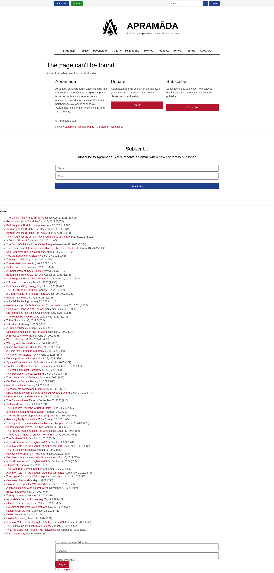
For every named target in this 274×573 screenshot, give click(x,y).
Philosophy (132, 50)
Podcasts (163, 50)
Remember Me (66, 560)
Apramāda (152, 26)
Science (148, 50)
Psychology (100, 50)
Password (61, 551)
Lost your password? (67, 569)
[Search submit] (205, 3)
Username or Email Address (71, 542)
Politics (84, 50)
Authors (190, 50)
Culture (116, 50)
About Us (205, 50)
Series (177, 50)
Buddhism (69, 50)
